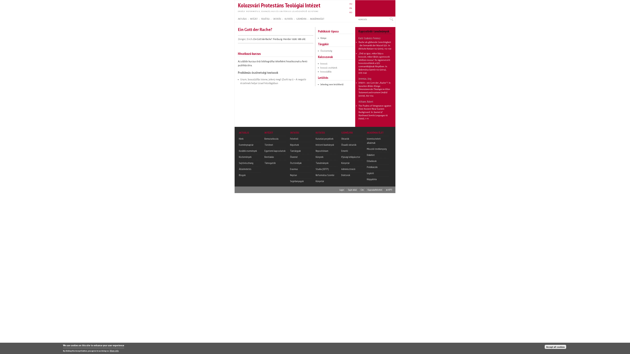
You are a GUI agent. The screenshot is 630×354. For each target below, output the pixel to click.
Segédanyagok (297, 181)
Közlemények (245, 156)
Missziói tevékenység (377, 148)
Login (341, 189)
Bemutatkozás (271, 138)
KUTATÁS (289, 19)
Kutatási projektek (324, 138)
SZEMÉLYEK (301, 19)
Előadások (372, 161)
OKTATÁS (277, 19)
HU (350, 4)
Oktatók (345, 138)
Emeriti (344, 150)
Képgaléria (372, 179)
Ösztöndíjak (296, 163)
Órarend (293, 156)
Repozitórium (322, 150)
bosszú (323, 63)
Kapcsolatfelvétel (375, 189)
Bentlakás (269, 156)
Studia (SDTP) (322, 169)
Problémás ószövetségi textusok (258, 72)
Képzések (294, 144)
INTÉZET (254, 19)
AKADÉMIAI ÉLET (317, 19)
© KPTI (389, 189)
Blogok (242, 175)
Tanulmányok (322, 163)
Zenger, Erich (245, 39)
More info (114, 351)
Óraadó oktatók (348, 144)
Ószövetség (326, 51)
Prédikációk (372, 167)
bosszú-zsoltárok (328, 68)
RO (350, 12)
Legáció (370, 173)
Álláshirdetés (245, 169)
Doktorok (345, 175)
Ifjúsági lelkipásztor (350, 156)
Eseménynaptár (246, 144)
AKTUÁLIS (242, 19)
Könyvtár (320, 181)
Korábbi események (248, 150)
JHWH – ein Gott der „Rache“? (373, 83)
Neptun (293, 175)
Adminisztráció (348, 169)
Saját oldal (352, 189)
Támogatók (270, 163)
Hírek (241, 138)
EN (350, 8)
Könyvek (319, 156)
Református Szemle (325, 175)
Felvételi (294, 138)
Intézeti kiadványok (325, 144)
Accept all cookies (555, 347)
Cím (362, 189)
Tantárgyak (295, 150)
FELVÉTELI (265, 19)
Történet (268, 144)
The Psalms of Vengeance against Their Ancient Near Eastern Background (374, 109)
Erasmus (294, 169)
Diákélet (371, 155)
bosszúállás (326, 71)
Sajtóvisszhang (246, 163)
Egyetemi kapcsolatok (274, 150)
